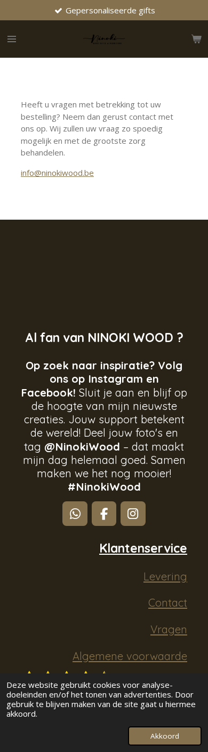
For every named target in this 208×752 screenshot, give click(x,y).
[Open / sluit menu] (11, 39)
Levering (165, 576)
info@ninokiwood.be (57, 172)
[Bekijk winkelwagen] (196, 39)
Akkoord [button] (164, 736)
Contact (167, 602)
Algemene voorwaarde (130, 656)
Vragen (168, 629)
